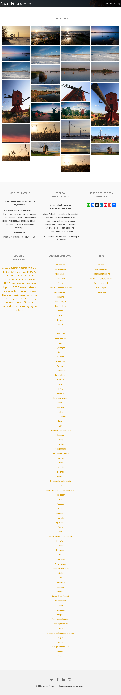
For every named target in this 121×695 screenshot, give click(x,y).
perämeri (9, 295)
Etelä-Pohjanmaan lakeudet (60, 288)
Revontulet (60, 541)
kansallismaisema (14, 279)
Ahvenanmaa (60, 269)
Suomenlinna (60, 601)
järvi (31, 275)
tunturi (18, 310)
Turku (60, 628)
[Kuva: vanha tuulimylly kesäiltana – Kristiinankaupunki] (105, 104)
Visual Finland (11, 3)
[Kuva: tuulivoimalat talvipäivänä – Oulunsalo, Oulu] (45, 55)
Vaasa (60, 642)
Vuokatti (60, 651)
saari (12, 302)
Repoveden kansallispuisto (60, 536)
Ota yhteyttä (101, 288)
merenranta (9, 291)
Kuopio (60, 403)
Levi (60, 426)
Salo (60, 578)
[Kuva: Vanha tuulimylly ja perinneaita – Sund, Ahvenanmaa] (75, 110)
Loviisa (61, 444)
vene (23, 310)
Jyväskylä (60, 347)
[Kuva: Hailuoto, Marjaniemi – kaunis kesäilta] (45, 93)
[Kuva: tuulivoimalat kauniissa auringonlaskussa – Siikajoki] (16, 53)
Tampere (60, 614)
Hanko (60, 315)
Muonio (60, 467)
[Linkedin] (63, 679)
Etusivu (101, 265)
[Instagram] (69, 679)
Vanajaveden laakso (60, 647)
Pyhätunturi (60, 522)
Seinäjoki (60, 587)
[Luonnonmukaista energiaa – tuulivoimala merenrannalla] (16, 152)
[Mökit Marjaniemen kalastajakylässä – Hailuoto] (105, 135)
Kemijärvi (60, 366)
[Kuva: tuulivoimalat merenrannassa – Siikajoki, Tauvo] (105, 35)
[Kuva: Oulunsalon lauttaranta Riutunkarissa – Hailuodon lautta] (75, 129)
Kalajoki (60, 357)
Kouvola (60, 393)
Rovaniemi (60, 550)
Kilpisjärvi (60, 370)
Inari (60, 343)
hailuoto (35, 268)
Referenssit (101, 292)
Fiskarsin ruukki (60, 292)
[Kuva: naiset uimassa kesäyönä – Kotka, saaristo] (105, 72)
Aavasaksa (60, 265)
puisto (32, 295)
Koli (60, 384)
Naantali (60, 472)
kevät (20, 283)
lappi (6, 287)
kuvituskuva (31, 283)
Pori (60, 499)
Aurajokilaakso (61, 274)
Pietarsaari (60, 495)
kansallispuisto (30, 279)
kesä (6, 283)
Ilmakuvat (61, 334)
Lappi (60, 421)
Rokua (60, 545)
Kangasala (60, 361)
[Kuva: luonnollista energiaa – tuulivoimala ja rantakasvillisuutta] (45, 131)
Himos (60, 324)
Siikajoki (60, 591)
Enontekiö (60, 278)
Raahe (60, 527)
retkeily (34, 299)
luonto (14, 287)
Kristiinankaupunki (60, 398)
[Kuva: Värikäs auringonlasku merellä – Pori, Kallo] (45, 35)
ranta (29, 299)
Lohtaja (60, 439)
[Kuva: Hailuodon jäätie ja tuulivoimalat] (75, 53)
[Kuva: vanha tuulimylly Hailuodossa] (105, 149)
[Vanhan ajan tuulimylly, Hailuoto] (45, 149)
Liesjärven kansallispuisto (60, 430)
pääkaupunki (8, 299)
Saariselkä (60, 559)
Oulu (4, 295)
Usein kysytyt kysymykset (101, 278)
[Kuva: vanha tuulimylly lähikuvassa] (75, 91)
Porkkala (60, 504)
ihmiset (23, 272)
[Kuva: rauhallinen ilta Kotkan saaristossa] (45, 74)
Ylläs (60, 656)
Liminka (60, 435)
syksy (30, 306)
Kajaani (60, 352)
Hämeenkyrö (60, 301)
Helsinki (6, 272)
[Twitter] (51, 679)
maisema (32, 287)
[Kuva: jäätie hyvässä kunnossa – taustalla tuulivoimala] (105, 53)
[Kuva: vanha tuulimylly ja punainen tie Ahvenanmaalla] (45, 112)
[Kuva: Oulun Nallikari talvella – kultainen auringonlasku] (16, 35)
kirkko (24, 283)
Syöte (60, 605)
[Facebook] (57, 679)
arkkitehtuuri (6, 268)
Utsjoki (60, 637)
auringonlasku (18, 267)
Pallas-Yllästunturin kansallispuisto (60, 490)
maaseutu (23, 288)
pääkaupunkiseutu (20, 299)
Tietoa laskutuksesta (101, 274)
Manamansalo (60, 449)
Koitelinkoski (60, 375)
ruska (7, 302)
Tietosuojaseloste (101, 283)
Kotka (60, 389)
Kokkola (60, 380)
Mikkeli (61, 458)
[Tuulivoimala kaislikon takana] (75, 163)
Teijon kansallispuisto (60, 619)
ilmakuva (31, 271)
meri (20, 291)
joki (26, 275)
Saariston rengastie (60, 568)
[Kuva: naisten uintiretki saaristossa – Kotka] (75, 71)
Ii (60, 329)
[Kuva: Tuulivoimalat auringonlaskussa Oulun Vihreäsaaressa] (16, 133)
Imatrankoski (60, 338)
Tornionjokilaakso (60, 624)
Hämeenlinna (60, 306)
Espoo (60, 283)
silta (22, 303)
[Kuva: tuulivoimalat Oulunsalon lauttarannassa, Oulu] (16, 70)
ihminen (17, 272)
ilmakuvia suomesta (15, 275)
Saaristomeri (60, 564)
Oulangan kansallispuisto (60, 481)
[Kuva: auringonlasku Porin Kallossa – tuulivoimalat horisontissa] (75, 35)
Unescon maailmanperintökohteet (60, 633)
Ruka (60, 555)
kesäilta (14, 283)
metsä (27, 291)
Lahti (60, 412)
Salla (60, 573)
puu (36, 295)
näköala (34, 291)
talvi (35, 307)
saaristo (18, 303)
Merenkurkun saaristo (60, 453)
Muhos (60, 463)
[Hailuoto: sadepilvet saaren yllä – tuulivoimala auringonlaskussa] (75, 147)
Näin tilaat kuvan (101, 269)
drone (29, 267)
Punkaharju (60, 513)
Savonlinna (60, 582)
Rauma (60, 532)
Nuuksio (60, 476)
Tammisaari (60, 610)
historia (11, 272)
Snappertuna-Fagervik (61, 596)
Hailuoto (60, 297)
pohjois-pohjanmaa (20, 295)
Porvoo (61, 509)
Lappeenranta (60, 416)
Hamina (60, 311)
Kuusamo (60, 407)
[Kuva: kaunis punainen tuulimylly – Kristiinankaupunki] (16, 101)
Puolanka (60, 518)
